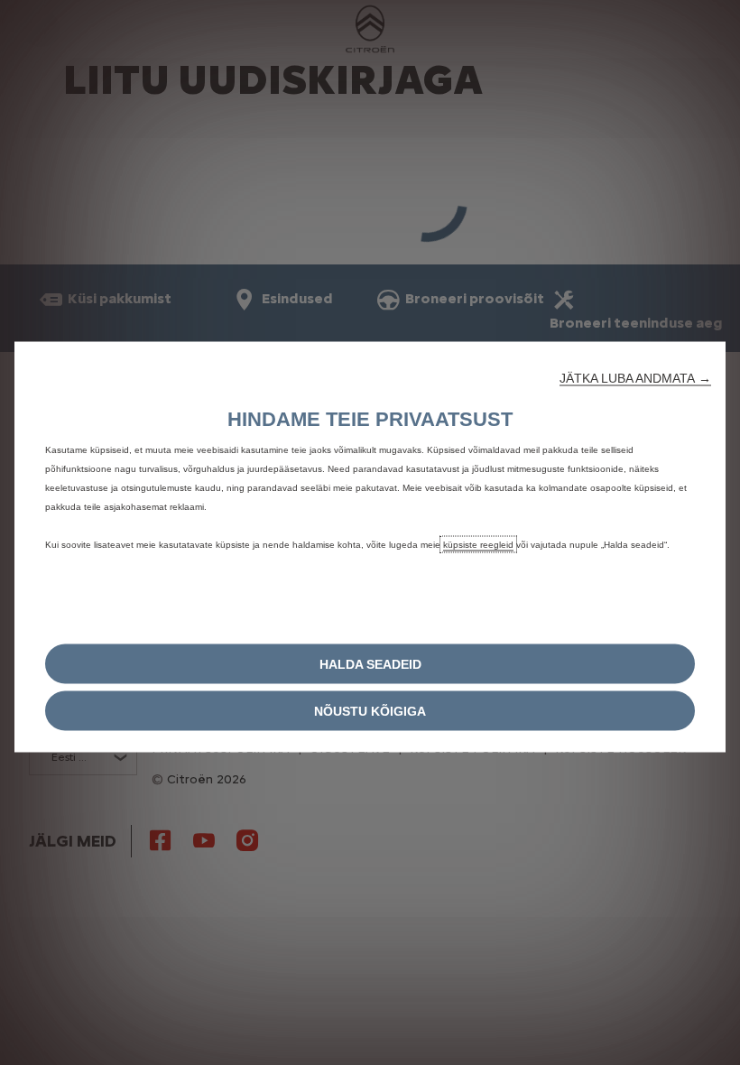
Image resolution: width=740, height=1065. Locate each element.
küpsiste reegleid (478, 545)
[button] (635, 378)
